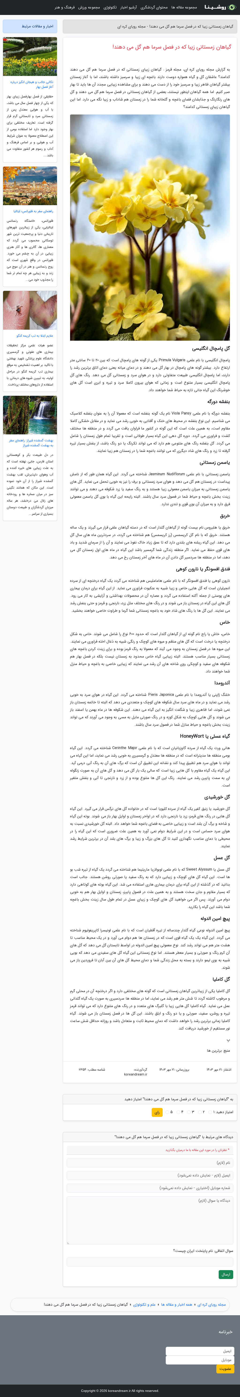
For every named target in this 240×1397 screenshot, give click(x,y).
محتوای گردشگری (154, 7)
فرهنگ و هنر (65, 7)
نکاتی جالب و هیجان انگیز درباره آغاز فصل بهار (32, 84)
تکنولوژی (110, 7)
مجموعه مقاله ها (184, 7)
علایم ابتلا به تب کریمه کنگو (35, 335)
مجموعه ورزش (89, 7)
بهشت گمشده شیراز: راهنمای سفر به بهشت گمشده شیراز (31, 443)
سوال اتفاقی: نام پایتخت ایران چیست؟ (203, 1251)
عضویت (225, 1369)
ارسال (226, 1274)
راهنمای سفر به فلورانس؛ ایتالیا (33, 211)
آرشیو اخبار (128, 7)
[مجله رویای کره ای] (219, 7)
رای (157, 1112)
